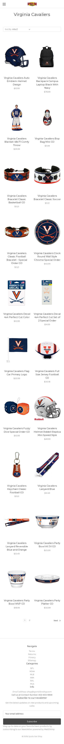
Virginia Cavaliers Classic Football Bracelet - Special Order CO (17, 258)
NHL (32, 680)
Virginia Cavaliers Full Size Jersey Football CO (47, 374)
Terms (32, 651)
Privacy (32, 657)
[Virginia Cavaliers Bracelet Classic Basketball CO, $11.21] (17, 174)
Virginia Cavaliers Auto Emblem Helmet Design (17, 81)
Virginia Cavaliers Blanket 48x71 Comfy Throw (16, 142)
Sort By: (8, 29)
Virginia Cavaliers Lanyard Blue (47, 487)
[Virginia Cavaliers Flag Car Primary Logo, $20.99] (17, 350)
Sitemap (32, 660)
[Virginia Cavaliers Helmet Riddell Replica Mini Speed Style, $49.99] (47, 407)
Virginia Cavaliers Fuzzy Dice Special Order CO (16, 430)
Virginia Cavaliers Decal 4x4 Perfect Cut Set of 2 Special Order (47, 317)
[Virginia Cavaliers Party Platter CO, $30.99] (47, 579)
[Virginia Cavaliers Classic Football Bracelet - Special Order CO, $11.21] (17, 232)
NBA (32, 677)
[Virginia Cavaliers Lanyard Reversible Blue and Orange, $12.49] (17, 522)
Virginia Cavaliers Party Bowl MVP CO (17, 602)
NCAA (32, 671)
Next (56, 620)
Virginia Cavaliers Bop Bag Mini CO (47, 140)
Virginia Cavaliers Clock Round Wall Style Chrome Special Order (47, 256)
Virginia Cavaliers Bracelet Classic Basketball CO (16, 199)
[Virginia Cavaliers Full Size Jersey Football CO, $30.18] (47, 350)
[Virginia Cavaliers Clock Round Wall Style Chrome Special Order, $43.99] (47, 232)
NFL (32, 668)
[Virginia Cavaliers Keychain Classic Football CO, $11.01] (17, 464)
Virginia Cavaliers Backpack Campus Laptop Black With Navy (47, 82)
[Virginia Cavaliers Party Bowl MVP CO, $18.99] (17, 579)
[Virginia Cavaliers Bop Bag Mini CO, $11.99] (47, 117)
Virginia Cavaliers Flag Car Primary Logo (16, 373)
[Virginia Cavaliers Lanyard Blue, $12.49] (47, 464)
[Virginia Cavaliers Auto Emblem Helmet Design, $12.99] (17, 56)
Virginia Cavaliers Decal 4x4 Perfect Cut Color (16, 315)
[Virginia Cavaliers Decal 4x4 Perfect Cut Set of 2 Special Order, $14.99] (47, 292)
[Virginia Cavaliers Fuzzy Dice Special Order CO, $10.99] (17, 407)
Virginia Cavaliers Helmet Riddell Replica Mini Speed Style (47, 431)
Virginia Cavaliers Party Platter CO (47, 602)
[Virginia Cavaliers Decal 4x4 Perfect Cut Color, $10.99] (17, 292)
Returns (32, 654)
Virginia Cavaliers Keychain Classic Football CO (16, 489)
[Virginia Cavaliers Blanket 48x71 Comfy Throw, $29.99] (17, 117)
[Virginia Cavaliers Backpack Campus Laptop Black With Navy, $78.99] (47, 56)
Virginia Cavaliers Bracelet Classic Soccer (47, 197)
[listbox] (22, 29)
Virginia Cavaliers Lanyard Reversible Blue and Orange (17, 546)
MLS (32, 684)
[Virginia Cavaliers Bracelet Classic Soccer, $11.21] (47, 174)
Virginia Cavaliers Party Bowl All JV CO (47, 545)
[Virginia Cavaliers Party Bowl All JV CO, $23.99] (47, 522)
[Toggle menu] (4, 4)
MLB (32, 674)
